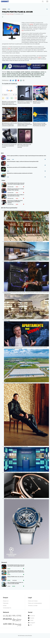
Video (17, 186)
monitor (31, 24)
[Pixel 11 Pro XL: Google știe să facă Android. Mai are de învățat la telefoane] (4, 202)
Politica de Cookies (33, 601)
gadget (24, 73)
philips (19, 74)
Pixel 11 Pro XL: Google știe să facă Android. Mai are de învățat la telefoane (14, 201)
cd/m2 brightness (35, 71)
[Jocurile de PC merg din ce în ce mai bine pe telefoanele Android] (9, 135)
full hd (20, 73)
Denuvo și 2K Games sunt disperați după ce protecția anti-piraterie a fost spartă (25, 124)
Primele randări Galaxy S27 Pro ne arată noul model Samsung (24, 146)
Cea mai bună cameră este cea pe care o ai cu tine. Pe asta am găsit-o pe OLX (15, 184)
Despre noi (5, 601)
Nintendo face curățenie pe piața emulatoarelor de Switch (19, 173)
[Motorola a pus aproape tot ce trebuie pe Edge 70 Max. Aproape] (4, 190)
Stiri (9, 9)
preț (23, 30)
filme (9, 48)
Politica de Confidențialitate (35, 603)
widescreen (38, 76)
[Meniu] (47, 1)
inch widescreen (38, 73)
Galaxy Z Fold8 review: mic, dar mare (15, 576)
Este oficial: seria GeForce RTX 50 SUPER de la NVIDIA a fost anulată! (22, 167)
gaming (8, 159)
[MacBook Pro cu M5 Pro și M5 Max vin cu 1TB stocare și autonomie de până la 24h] (9, 114)
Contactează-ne (7, 607)
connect (42, 71)
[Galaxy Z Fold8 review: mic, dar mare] (4, 578)
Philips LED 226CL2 (35, 74)
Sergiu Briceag (9, 14)
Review (8, 568)
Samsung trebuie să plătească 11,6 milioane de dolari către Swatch (20, 472)
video (32, 76)
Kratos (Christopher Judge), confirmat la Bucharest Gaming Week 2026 (22, 161)
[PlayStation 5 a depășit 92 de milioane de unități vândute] (25, 93)
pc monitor (14, 74)
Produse (4, 9)
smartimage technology (25, 76)
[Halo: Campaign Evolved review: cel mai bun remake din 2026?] (4, 584)
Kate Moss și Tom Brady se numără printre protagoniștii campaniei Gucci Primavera (24, 383)
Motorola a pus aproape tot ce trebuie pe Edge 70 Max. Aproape (15, 189)
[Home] (5, 1)
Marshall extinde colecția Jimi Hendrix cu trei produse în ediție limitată (21, 261)
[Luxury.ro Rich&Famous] (7, 616)
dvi (5, 73)
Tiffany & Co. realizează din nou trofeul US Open (16, 446)
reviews (16, 76)
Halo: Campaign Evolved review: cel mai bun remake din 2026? (15, 583)
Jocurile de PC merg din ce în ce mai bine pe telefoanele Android (9, 146)
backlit (22, 71)
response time (10, 76)
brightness (27, 71)
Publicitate (5, 603)
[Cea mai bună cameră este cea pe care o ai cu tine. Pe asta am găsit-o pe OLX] (4, 185)
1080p (8, 71)
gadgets (29, 73)
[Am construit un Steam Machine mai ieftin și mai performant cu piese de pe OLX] (4, 572)
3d (14, 71)
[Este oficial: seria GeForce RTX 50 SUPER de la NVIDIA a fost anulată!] (3, 169)
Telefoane (14, 580)
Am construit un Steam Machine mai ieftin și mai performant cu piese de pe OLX (15, 572)
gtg (32, 73)
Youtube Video (10, 186)
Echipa (4, 605)
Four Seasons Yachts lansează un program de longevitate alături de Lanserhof (23, 241)
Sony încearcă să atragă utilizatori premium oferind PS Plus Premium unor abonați (39, 124)
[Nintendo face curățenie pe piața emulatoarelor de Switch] (3, 175)
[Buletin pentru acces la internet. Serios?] (40, 93)
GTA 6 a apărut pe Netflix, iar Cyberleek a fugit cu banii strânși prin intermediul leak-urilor (26, 155)
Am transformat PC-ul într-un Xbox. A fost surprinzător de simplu (15, 195)
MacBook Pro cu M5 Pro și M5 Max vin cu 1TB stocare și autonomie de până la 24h (9, 124)
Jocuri (8, 586)
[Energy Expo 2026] (25, 68)
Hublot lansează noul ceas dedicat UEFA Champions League (19, 498)
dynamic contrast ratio (12, 73)
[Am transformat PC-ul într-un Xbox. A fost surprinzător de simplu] (4, 196)
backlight (17, 71)
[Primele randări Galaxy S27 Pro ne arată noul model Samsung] (25, 135)
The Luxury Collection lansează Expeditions (14, 210)
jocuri (39, 57)
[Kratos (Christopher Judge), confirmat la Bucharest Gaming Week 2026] (3, 163)
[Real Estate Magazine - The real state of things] (16, 616)
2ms (12, 71)
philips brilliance (25, 74)
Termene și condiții (32, 605)
